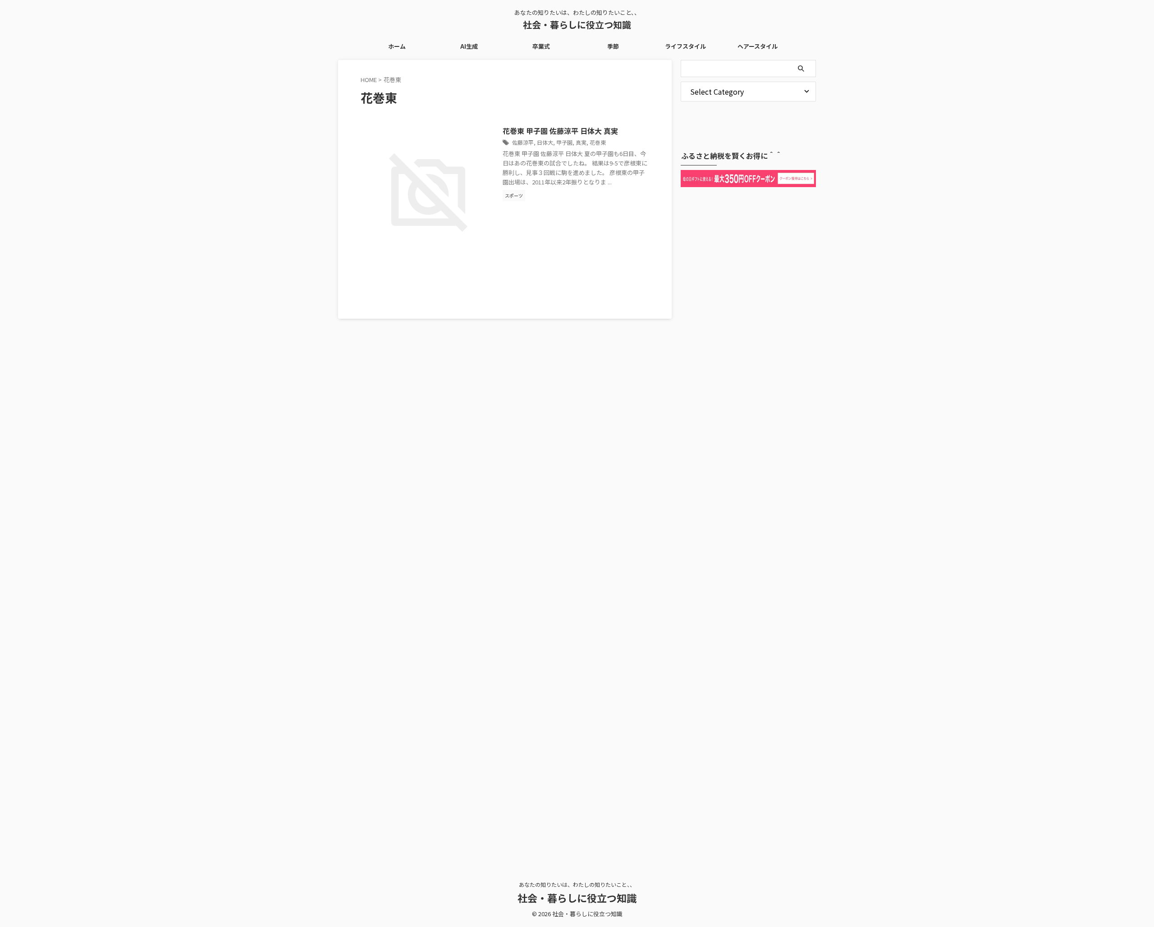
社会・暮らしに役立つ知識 (577, 24)
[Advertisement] (748, 525)
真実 (581, 142)
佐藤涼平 (523, 142)
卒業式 (541, 46)
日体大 (545, 142)
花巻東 (598, 142)
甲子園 (564, 142)
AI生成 (469, 46)
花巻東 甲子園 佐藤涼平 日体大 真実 (560, 130)
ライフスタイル (685, 46)
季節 (613, 46)
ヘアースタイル (757, 46)
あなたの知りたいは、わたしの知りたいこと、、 (577, 884)
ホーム (397, 46)
